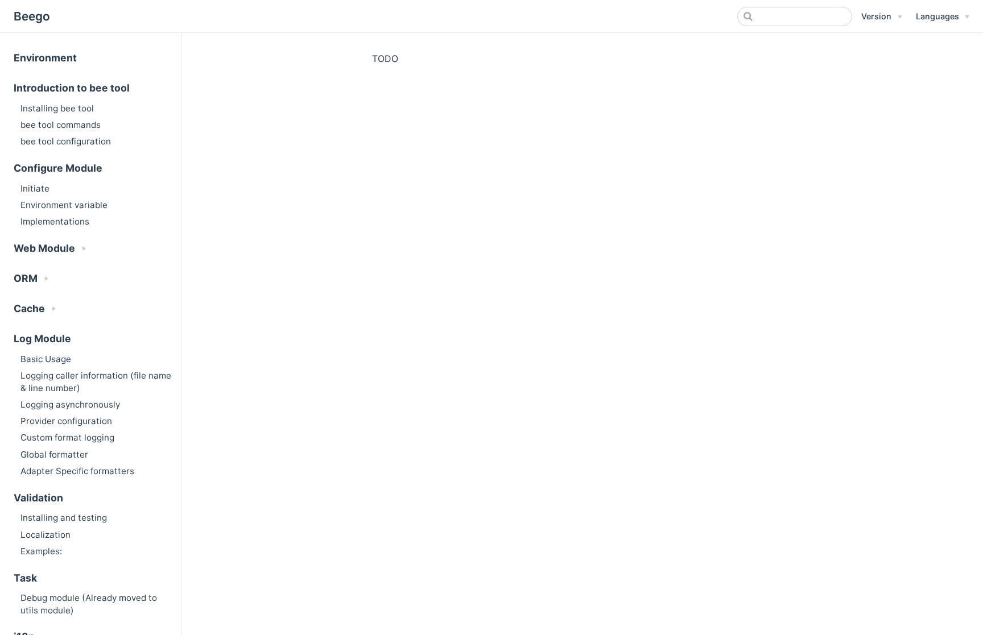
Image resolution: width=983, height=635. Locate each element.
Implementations (54, 221)
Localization (45, 534)
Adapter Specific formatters (77, 471)
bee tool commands (60, 124)
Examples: (41, 551)
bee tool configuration (65, 141)
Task (25, 578)
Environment (45, 58)
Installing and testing (63, 517)
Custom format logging (67, 437)
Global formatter (54, 454)
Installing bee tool (57, 108)
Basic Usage (45, 359)
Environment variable (64, 205)
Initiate (34, 188)
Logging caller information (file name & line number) (95, 381)
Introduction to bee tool (72, 88)
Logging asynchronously (70, 404)
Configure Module (58, 168)
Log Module (42, 339)
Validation (38, 498)
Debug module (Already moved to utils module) (88, 603)
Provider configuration (66, 421)
